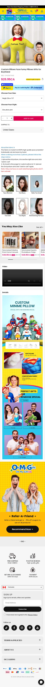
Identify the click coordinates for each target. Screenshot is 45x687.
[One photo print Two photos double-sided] (22, 110)
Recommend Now (21, 529)
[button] (3, 11)
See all (39, 227)
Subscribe (23, 609)
